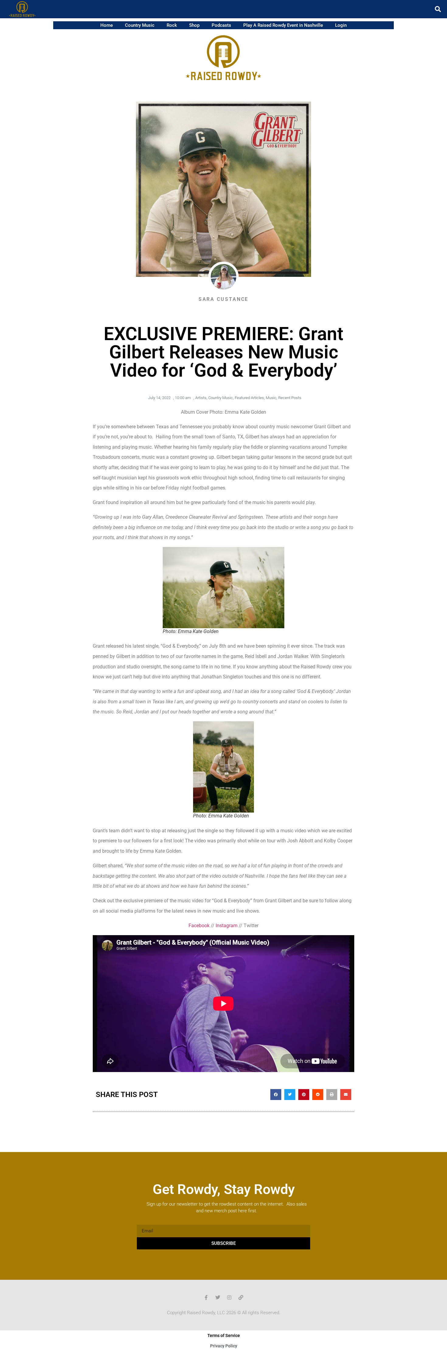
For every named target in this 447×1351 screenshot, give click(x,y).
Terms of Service (223, 1335)
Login (341, 25)
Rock (172, 25)
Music (271, 397)
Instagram (226, 925)
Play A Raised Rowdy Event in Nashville (283, 25)
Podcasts (221, 25)
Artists (200, 397)
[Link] (240, 1297)
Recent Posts (289, 397)
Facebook (199, 925)
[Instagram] (229, 1297)
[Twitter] (217, 1297)
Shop (194, 25)
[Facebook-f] (206, 1297)
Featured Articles (249, 397)
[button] (438, 9)
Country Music (139, 25)
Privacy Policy (223, 1345)
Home (106, 25)
